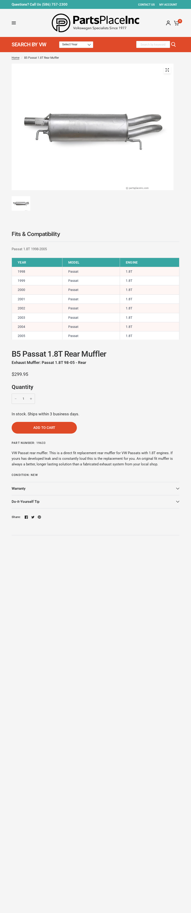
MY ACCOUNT (168, 4)
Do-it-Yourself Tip (25, 502)
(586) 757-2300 (55, 4)
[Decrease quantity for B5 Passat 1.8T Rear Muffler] (15, 399)
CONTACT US (146, 4)
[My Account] (168, 23)
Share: (16, 516)
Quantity (23, 387)
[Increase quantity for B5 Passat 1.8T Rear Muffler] (31, 399)
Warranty (18, 488)
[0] (175, 23)
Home (15, 57)
